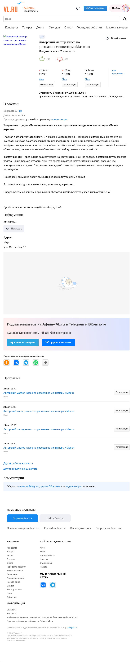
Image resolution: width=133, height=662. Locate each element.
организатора (59, 119)
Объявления (46, 563)
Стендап (54, 27)
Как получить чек (80, 528)
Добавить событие (95, 8)
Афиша (29, 8)
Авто (42, 548)
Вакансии (11, 610)
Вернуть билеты (22, 518)
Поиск (125, 19)
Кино (42, 551)
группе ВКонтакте (50, 486)
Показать (16, 228)
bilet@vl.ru (72, 627)
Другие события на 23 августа (20, 468)
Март (41, 79)
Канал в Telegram (24, 342)
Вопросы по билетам (108, 528)
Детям (40, 27)
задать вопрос (74, 486)
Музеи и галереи (117, 27)
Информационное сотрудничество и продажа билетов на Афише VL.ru (42, 617)
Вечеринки (12, 574)
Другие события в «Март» (18, 463)
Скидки (10, 586)
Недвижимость (47, 555)
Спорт (68, 27)
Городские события (89, 27)
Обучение (12, 597)
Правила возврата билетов (23, 528)
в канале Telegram (28, 486)
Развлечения (13, 582)
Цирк (9, 593)
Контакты (11, 613)
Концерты (11, 27)
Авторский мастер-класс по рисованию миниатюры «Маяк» (38, 392)
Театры (27, 27)
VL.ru (13, 7)
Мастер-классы (14, 589)
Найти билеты (55, 518)
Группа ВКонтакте (61, 342)
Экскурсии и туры (15, 578)
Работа (43, 567)
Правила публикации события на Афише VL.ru (30, 621)
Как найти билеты (54, 528)
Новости (44, 559)
